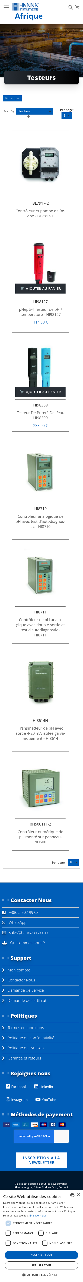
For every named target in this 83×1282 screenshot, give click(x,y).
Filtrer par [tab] (12, 98)
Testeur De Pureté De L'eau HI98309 (40, 415)
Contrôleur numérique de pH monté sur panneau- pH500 (40, 836)
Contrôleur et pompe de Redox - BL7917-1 (40, 213)
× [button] (78, 1194)
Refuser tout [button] (41, 1265)
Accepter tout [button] (41, 1255)
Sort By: (9, 111)
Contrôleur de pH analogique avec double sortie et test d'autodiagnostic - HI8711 (40, 627)
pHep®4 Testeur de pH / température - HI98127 (40, 312)
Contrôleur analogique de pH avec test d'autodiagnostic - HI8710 (40, 521)
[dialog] (41, 1236)
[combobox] (72, 1195)
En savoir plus (38, 1215)
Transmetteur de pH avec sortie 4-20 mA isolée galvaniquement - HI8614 (40, 733)
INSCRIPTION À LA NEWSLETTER (41, 1160)
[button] (41, 1274)
